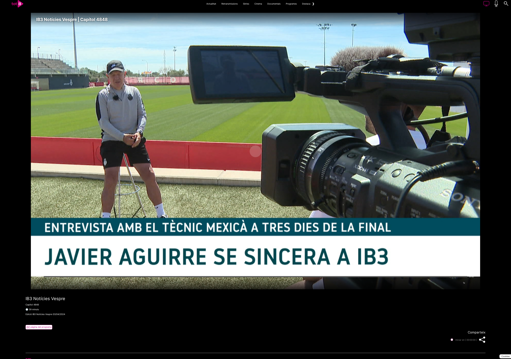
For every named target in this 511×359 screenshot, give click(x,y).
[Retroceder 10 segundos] (241, 151)
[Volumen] (39, 283)
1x (464, 282)
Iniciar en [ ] (466, 340)
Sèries (246, 3)
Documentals (274, 3)
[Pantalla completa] (472, 283)
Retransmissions (229, 3)
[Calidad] (456, 283)
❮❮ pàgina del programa (38, 327)
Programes (291, 3)
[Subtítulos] (448, 283)
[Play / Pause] (255, 151)
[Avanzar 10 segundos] (269, 151)
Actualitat (211, 3)
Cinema (258, 3)
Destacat (306, 3)
